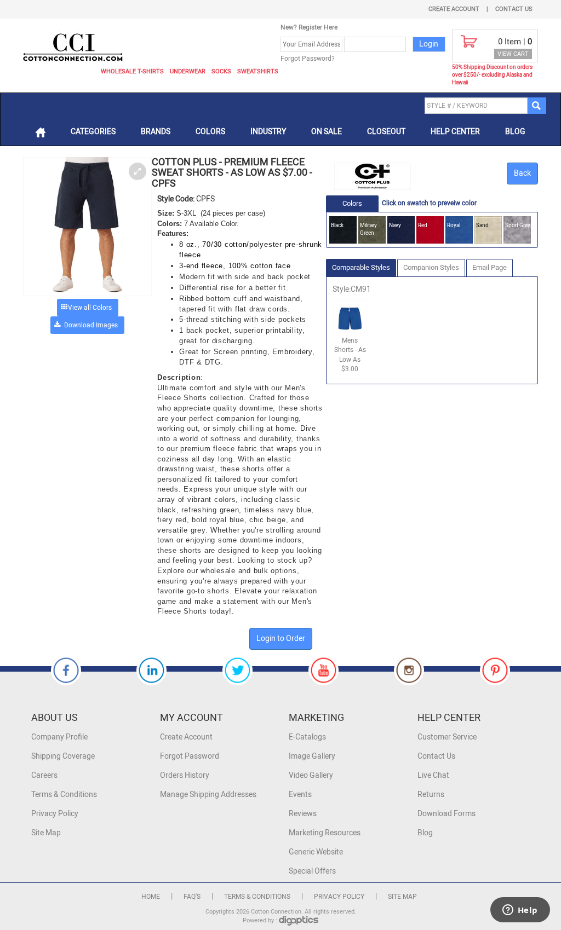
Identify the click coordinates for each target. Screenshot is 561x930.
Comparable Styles (361, 267)
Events (300, 794)
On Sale (326, 131)
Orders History (184, 775)
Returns (430, 794)
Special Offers (312, 871)
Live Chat (433, 775)
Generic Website (316, 852)
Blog (515, 131)
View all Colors (90, 307)
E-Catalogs (307, 737)
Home (150, 896)
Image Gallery (312, 756)
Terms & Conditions (64, 794)
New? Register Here (308, 27)
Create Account (453, 9)
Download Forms (446, 813)
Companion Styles (431, 267)
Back (522, 173)
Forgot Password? (307, 58)
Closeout (386, 131)
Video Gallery (311, 775)
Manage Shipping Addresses (208, 794)
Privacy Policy (54, 813)
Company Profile (59, 737)
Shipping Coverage (63, 756)
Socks (221, 71)
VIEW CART (513, 53)
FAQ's (192, 896)
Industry (268, 131)
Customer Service (447, 737)
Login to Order (280, 638)
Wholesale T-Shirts (132, 71)
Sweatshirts (257, 71)
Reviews (303, 813)
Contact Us (514, 9)
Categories (93, 131)
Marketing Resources (324, 832)
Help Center (455, 131)
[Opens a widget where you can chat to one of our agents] (520, 911)
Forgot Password (189, 756)
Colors (210, 131)
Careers (44, 775)
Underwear (187, 71)
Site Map (46, 832)
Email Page (489, 267)
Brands (155, 131)
